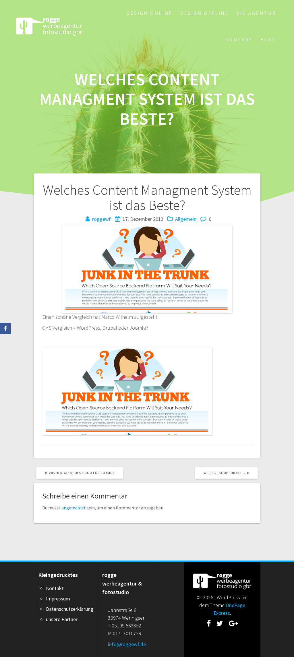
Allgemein (185, 219)
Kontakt (239, 39)
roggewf (101, 219)
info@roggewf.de (127, 644)
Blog (268, 39)
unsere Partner (62, 619)
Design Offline (204, 13)
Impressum (58, 598)
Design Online (149, 13)
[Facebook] (5, 328)
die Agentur (256, 13)
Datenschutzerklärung (69, 609)
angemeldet (73, 508)
